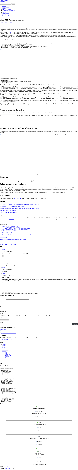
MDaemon (7, 357)
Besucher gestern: (6, 374)
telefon (24, 234)
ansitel (6, 353)
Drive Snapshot (8, 355)
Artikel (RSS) (3, 329)
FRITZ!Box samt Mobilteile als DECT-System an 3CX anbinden (15, 229)
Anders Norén (7, 468)
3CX (1, 232)
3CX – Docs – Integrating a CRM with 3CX (8, 210)
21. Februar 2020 (3, 22)
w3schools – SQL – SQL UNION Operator (8, 212)
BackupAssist (7, 354)
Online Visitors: (5, 370)
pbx (19, 234)
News (3, 348)
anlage (5, 234)
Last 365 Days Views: (6, 378)
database (8, 234)
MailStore (7, 356)
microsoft (16, 234)
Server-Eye (7, 359)
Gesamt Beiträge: (5, 382)
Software (4, 232)
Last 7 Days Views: (6, 375)
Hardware (4, 345)
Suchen (1, 322)
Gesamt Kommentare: (6, 383)
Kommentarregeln (5, 7)
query (21, 234)
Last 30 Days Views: (6, 377)
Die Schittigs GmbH (18, 198)
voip (30, 234)
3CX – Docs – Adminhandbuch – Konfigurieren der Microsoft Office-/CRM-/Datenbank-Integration (19, 204)
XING (15, 333)
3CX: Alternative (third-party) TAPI (9, 230)
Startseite (4, 6)
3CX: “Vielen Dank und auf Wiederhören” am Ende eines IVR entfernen (16, 228)
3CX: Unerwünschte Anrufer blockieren (10, 226)
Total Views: (5, 379)
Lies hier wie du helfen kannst (6, 339)
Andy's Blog (2, 1)
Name (1, 308)
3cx (0, 234)
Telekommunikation (10, 232)
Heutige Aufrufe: (5, 371)
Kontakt (4, 8)
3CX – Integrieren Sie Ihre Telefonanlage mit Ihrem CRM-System (12, 206)
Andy (8, 22)
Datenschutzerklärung (6, 9)
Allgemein (4, 344)
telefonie (27, 234)
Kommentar (2, 306)
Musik (3, 347)
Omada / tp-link (5, 350)
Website (1, 313)
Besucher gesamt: (5, 380)
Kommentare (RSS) (5, 330)
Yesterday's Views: (6, 373)
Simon (3, 273)
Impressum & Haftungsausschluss (8, 10)
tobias (3, 249)
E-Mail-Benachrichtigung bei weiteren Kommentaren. (12, 317)
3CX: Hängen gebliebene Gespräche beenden (11, 227)
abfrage (2, 234)
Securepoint (7, 358)
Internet (3, 346)
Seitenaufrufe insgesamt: (7, 381)
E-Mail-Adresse (3, 311)
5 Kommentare (13, 22)
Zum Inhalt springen (4, 0)
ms (18, 234)
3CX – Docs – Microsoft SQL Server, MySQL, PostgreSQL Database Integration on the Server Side (19, 208)
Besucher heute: (5, 372)
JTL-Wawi (9, 32)
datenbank (12, 234)
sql (22, 234)
